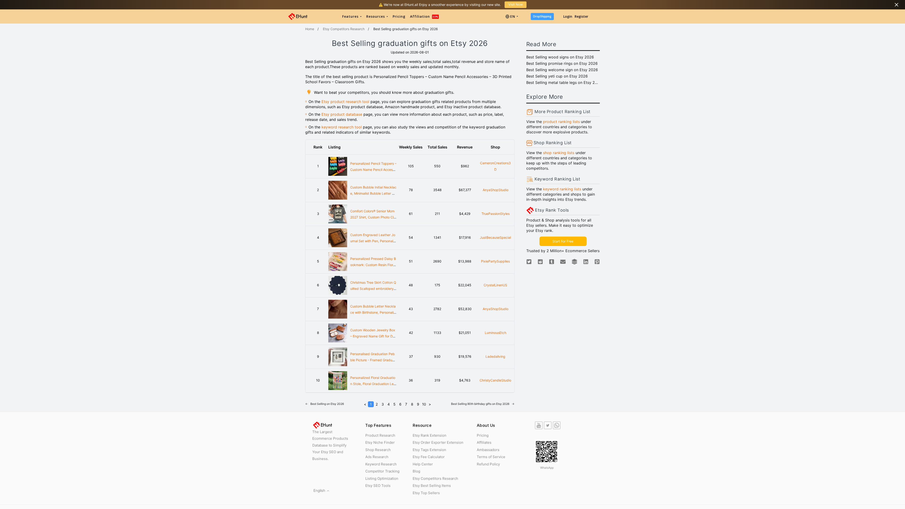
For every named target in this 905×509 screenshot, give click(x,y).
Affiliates (484, 442)
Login (567, 16)
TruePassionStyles (495, 214)
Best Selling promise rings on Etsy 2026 (562, 63)
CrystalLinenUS (495, 285)
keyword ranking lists (562, 189)
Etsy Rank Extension (429, 435)
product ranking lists (561, 121)
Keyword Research (381, 464)
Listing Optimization (381, 478)
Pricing (399, 16)
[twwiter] (547, 425)
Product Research (380, 435)
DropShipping (542, 16)
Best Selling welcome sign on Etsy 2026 (562, 69)
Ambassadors (488, 449)
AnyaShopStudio (495, 190)
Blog (416, 471)
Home (309, 29)
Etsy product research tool (345, 101)
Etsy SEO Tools (378, 485)
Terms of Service (491, 457)
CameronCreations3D (495, 166)
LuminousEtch (495, 333)
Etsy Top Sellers (426, 493)
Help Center (423, 464)
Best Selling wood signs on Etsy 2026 (560, 57)
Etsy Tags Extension (429, 449)
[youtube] (539, 425)
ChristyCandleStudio (495, 380)
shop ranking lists (558, 152)
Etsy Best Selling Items (432, 485)
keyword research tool (341, 127)
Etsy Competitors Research (344, 29)
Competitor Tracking (382, 471)
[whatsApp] (556, 425)
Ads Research (376, 457)
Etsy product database (341, 114)
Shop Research (378, 449)
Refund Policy (488, 464)
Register (581, 16)
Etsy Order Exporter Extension (438, 442)
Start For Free (562, 241)
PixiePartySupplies (495, 261)
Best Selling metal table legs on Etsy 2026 (563, 82)
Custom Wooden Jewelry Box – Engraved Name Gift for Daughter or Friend (373, 336)
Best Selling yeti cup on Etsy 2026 (557, 76)
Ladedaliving (495, 356)
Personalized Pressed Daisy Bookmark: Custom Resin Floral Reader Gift (373, 265)
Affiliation (424, 16)
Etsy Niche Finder (380, 442)
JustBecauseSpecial (495, 237)
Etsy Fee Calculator (429, 457)
